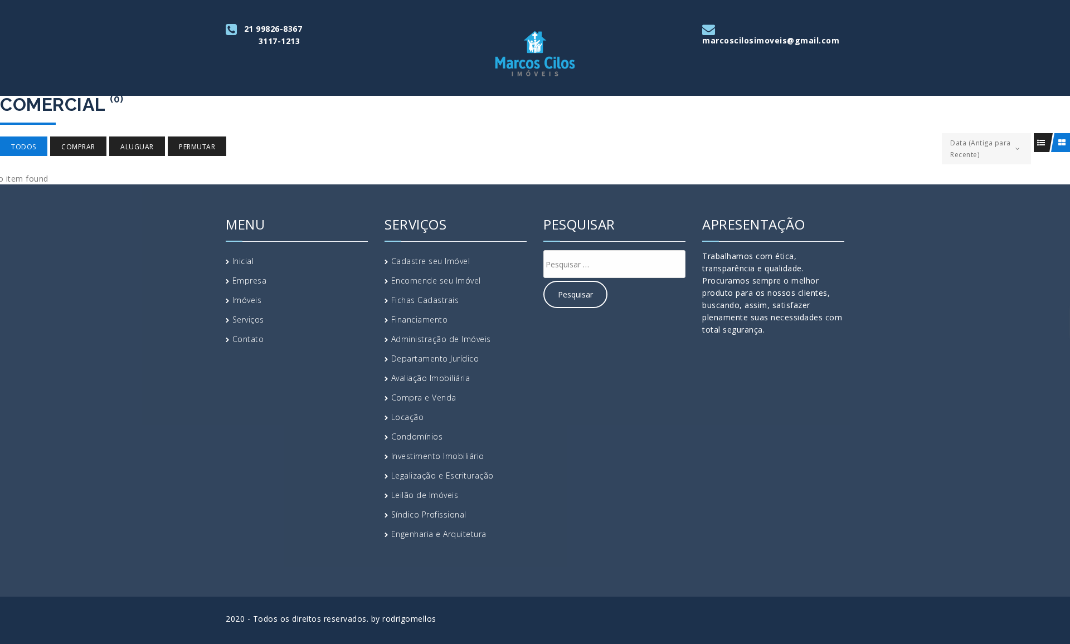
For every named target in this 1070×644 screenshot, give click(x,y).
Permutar (197, 147)
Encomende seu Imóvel (436, 280)
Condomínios (417, 436)
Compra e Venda (423, 397)
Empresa (249, 280)
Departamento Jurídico (435, 358)
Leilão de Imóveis (425, 495)
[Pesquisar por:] (614, 264)
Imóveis (247, 300)
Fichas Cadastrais (425, 300)
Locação (407, 417)
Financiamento (419, 319)
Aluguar (137, 147)
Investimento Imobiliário (437, 456)
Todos (23, 147)
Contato (248, 339)
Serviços (248, 319)
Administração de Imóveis (441, 339)
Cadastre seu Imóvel (430, 261)
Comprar (78, 147)
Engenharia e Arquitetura (439, 534)
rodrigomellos (409, 618)
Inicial (243, 261)
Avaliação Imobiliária (430, 378)
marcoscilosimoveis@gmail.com (770, 40)
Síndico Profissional (428, 514)
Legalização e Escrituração (442, 475)
